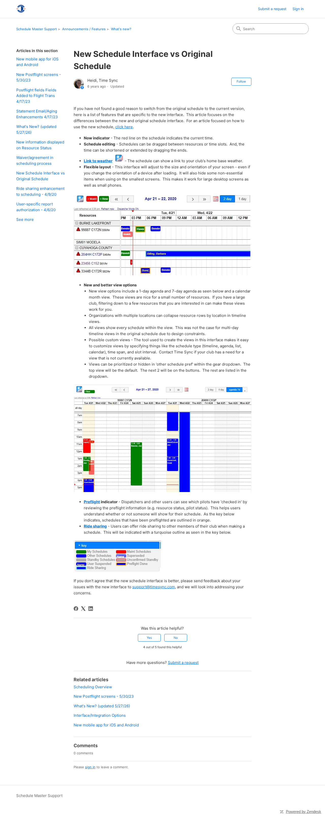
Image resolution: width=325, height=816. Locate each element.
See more (25, 219)
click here (124, 126)
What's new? (121, 29)
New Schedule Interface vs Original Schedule (40, 176)
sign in (90, 767)
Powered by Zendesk (303, 811)
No (176, 638)
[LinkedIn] (90, 608)
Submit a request (272, 9)
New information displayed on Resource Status (40, 145)
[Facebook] (76, 608)
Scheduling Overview (93, 686)
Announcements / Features (84, 29)
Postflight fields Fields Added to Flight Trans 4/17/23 (36, 96)
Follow (241, 81)
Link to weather (98, 160)
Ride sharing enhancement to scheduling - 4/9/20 (40, 191)
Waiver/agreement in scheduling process (34, 160)
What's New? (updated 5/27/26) (36, 129)
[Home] (21, 9)
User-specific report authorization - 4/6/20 (36, 207)
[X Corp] (83, 608)
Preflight (92, 501)
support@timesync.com (153, 586)
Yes (149, 638)
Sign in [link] (298, 9)
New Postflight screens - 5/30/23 (38, 77)
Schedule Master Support (36, 29)
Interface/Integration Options (100, 715)
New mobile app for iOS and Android (37, 62)
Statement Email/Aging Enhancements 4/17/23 (37, 114)
